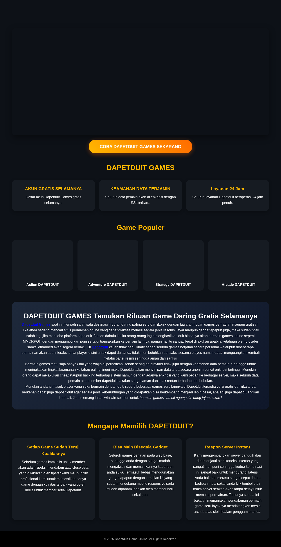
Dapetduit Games (36, 324)
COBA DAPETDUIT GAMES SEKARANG (140, 146)
